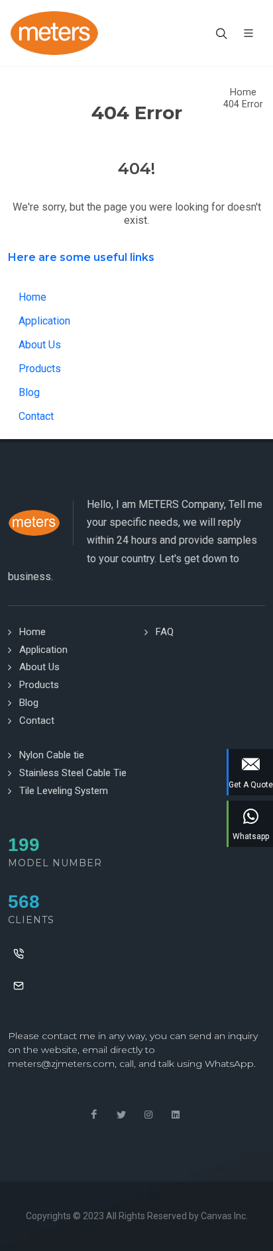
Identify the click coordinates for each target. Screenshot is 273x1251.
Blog (29, 392)
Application (44, 321)
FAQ (165, 632)
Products (40, 368)
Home (243, 92)
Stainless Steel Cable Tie (73, 773)
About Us (40, 344)
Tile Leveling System (63, 791)
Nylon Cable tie (51, 755)
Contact (36, 416)
